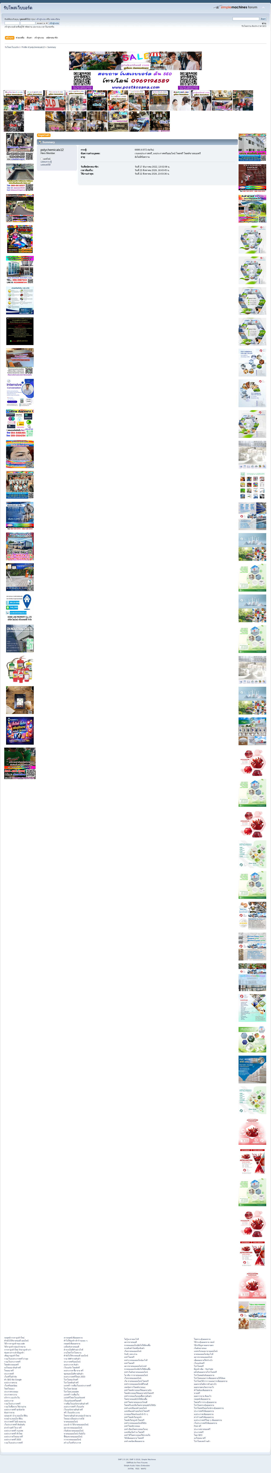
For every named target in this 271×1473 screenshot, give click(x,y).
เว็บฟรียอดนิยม (10, 1385)
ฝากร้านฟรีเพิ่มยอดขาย (204, 1417)
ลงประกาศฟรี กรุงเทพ (13, 1431)
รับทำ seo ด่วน (130, 1354)
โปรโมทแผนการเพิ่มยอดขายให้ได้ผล (209, 1378)
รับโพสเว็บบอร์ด (18, 8)
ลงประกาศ (8, 1401)
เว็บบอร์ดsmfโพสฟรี (72, 1401)
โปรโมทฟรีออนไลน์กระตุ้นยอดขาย (209, 1408)
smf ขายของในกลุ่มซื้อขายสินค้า (138, 1396)
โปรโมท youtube (71, 1392)
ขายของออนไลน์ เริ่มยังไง (74, 1434)
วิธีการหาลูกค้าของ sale (14, 1343)
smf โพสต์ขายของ (132, 1426)
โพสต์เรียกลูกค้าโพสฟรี (134, 1420)
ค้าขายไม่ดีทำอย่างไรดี (73, 1350)
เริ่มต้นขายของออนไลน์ (73, 1431)
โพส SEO (198, 1435)
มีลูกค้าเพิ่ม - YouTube (203, 1369)
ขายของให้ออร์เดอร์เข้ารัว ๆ (136, 1414)
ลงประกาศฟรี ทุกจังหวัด (14, 1409)
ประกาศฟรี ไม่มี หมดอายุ (15, 1421)
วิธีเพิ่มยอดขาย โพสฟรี (134, 1438)
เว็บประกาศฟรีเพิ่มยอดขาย (205, 1423)
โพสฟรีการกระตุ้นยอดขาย (205, 1402)
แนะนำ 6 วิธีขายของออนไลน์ (76, 1424)
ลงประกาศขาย (10, 1382)
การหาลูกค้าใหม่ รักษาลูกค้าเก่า (17, 1350)
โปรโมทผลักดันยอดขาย (204, 1375)
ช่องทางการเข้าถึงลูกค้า (14, 1353)
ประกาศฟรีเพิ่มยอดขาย (204, 1411)
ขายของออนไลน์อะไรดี (203, 1354)
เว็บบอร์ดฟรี (199, 1363)
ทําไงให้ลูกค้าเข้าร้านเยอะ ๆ (75, 1340)
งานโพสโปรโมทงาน (72, 1353)
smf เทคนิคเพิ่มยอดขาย (134, 1441)
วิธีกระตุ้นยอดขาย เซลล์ (204, 1342)
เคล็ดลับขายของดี (71, 1347)
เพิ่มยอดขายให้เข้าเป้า (203, 1360)
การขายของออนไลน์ (72, 1439)
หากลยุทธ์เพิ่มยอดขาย (73, 1338)
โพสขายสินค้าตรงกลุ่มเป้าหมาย (77, 1416)
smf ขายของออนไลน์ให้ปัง (135, 1423)
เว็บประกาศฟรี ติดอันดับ (14, 1424)
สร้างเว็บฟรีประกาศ (72, 1443)
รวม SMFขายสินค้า (72, 1359)
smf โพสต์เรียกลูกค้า (133, 1417)
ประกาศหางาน (10, 1394)
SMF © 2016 (135, 1459)
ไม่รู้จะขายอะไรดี (131, 1339)
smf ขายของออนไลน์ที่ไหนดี (136, 1384)
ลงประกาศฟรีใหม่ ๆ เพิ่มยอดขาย (208, 1420)
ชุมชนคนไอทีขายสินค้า (73, 1374)
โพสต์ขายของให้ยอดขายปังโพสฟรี (139, 1393)
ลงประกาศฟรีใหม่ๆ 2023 (74, 1377)
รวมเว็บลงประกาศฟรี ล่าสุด (16, 1359)
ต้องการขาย (9, 1412)
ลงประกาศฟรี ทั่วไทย (13, 1434)
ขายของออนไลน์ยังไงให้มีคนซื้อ (137, 1345)
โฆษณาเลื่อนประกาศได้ (74, 1419)
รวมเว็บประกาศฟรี (12, 1362)
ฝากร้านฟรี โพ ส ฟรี (13, 1428)
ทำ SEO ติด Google (13, 1380)
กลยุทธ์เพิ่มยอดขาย (72, 1343)
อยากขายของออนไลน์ (73, 1428)
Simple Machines (148, 1459)
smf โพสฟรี (129, 1357)
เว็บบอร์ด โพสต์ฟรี (72, 1367)
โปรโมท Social (70, 1389)
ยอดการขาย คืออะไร (202, 1396)
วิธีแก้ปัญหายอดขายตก (203, 1345)
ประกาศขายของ (11, 1392)
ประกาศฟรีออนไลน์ (72, 1362)
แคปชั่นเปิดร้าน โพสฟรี (134, 1432)
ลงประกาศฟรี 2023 (12, 1439)
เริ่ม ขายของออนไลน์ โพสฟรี (136, 1381)
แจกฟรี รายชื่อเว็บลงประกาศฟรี (77, 1385)
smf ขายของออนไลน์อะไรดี (135, 1360)
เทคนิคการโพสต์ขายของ (134, 1387)
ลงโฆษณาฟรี (200, 1438)
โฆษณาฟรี (9, 1370)
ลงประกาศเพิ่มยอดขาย (203, 1414)
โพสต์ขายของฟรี (11, 1365)
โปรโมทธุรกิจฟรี (71, 1380)
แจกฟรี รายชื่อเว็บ (71, 1394)
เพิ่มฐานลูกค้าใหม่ (11, 1355)
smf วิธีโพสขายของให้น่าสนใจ (137, 1435)
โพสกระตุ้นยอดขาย (202, 1339)
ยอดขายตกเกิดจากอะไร (204, 1387)
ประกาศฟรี (9, 1374)
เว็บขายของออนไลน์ (132, 1378)
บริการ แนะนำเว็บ (12, 1397)
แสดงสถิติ (46, 164)
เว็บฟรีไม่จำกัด (10, 1377)
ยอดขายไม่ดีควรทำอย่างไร (205, 1384)
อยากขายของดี (130, 1342)
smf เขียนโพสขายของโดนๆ (136, 1429)
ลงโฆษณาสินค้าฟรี (12, 1367)
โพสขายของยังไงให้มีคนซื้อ (135, 1399)
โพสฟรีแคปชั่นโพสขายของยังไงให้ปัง (140, 1405)
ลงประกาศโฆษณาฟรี (13, 1436)
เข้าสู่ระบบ (41, 19)
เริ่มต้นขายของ (200, 1348)
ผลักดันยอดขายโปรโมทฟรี (205, 1372)
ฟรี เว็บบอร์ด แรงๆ (72, 1412)
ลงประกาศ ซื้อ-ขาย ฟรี (73, 1370)
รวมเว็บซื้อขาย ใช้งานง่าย (15, 1407)
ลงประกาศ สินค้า (71, 1365)
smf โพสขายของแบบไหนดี (135, 1402)
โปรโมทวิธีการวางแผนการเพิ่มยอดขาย (210, 1381)
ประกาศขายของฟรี (202, 1429)
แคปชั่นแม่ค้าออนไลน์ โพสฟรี (137, 1411)
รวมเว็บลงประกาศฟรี (13, 1443)
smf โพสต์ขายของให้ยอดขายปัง (137, 1390)
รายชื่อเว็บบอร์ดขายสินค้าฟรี (76, 1404)
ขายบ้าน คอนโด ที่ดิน (13, 1419)
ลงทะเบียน (55, 19)
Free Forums (142, 1463)
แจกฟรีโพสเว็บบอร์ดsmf (74, 1397)
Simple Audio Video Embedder (137, 1465)
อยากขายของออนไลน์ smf (135, 1366)
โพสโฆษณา (9, 1389)
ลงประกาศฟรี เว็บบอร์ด (74, 1407)
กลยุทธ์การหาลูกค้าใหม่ (14, 1338)
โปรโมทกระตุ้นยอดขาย (204, 1405)
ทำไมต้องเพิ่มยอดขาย (203, 1390)
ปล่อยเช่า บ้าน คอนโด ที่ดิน (15, 1416)
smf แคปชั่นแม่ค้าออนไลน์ (135, 1408)
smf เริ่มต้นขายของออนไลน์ (136, 1372)
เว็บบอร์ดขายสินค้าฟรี (73, 1409)
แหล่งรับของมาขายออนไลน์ (205, 1351)
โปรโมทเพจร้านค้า (202, 1441)
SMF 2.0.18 (123, 1459)
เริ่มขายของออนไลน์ (132, 1351)
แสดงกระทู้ (46, 162)
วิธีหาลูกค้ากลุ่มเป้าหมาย (14, 1347)
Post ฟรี (197, 1426)
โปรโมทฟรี (199, 1366)
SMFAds (129, 1463)
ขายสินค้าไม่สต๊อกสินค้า (134, 1348)
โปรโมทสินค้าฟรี (71, 1382)
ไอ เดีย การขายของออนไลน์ (136, 1375)
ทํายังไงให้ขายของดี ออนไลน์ (16, 1340)
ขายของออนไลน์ (71, 1421)
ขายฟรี (197, 1393)
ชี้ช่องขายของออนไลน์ (73, 1436)
